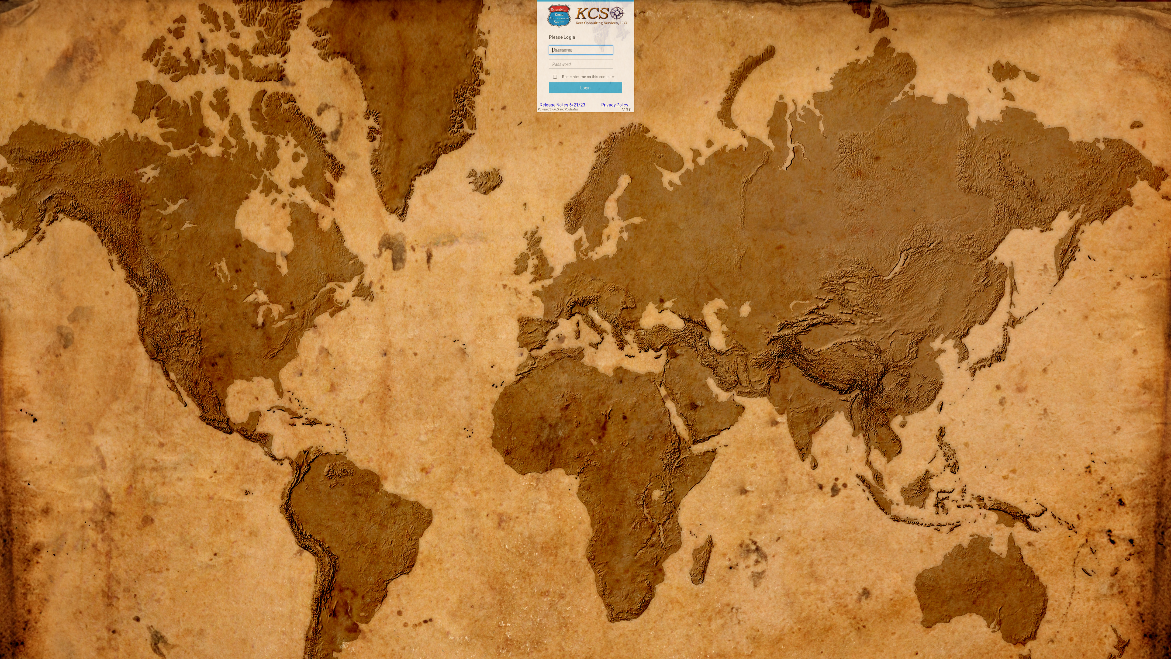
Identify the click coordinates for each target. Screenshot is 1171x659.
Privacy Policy (614, 105)
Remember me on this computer (588, 77)
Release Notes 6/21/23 (562, 105)
